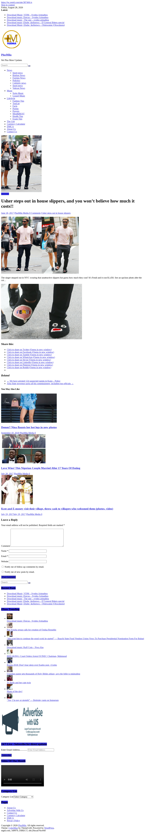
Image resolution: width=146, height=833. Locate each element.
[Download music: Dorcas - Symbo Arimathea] (10, 618)
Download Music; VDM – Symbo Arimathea (27, 15)
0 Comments (35, 213)
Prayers (16, 111)
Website (4, 561)
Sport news (18, 73)
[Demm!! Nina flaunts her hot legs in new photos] (29, 422)
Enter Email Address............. (14, 750)
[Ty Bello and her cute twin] (10, 680)
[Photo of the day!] (10, 689)
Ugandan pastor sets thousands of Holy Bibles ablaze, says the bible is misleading (43, 674)
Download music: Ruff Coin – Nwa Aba (25, 647)
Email (4, 556)
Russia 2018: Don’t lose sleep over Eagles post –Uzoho (32, 665)
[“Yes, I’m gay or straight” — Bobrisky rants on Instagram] (10, 697)
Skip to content (8, 5)
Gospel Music (19, 96)
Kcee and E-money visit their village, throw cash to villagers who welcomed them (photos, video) (57, 508)
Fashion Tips (18, 101)
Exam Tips (17, 119)
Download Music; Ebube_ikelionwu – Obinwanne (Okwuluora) (36, 25)
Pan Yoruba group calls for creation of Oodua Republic (31, 630)
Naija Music (18, 93)
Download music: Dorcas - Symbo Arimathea (27, 621)
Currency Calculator (16, 124)
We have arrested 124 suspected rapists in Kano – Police (33, 381)
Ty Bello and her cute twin (19, 682)
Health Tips (18, 116)
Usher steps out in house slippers (56, 213)
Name (4, 551)
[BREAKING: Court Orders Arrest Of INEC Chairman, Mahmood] (10, 653)
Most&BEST (19, 114)
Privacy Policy (13, 820)
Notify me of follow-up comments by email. (24, 567)
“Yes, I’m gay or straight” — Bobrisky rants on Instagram (33, 700)
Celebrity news (19, 83)
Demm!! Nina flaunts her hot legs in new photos (29, 427)
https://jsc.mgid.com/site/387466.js (16, 2)
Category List (7, 796)
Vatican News (19, 88)
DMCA (10, 126)
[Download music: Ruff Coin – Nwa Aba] (10, 645)
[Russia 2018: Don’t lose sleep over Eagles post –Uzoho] (10, 662)
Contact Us (12, 131)
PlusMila (6, 54)
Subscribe (6, 755)
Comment (5, 546)
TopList (16, 103)
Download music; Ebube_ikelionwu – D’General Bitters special (35, 22)
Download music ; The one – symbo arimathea (28, 20)
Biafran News (19, 75)
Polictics (16, 80)
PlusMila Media (21, 213)
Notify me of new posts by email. (20, 572)
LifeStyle (11, 98)
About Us (11, 129)
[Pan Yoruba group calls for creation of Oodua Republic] (10, 627)
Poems (16, 108)
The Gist (11, 121)
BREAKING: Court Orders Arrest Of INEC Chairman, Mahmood (37, 656)
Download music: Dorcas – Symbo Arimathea (27, 17)
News (9, 70)
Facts (15, 106)
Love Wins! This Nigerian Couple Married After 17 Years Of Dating (40, 468)
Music (9, 91)
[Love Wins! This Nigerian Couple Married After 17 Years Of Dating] (24, 462)
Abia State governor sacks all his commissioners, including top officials (40, 383)
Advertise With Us (15, 810)
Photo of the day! (14, 691)
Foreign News (19, 78)
